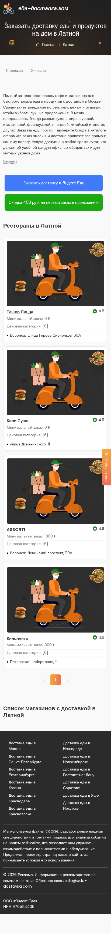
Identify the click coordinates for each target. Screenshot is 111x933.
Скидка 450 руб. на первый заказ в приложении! (54, 202)
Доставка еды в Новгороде (76, 745)
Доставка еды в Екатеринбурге (22, 772)
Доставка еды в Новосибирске (76, 759)
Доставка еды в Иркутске (76, 805)
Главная (49, 44)
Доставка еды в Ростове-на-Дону (78, 772)
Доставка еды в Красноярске (22, 811)
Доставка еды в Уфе (81, 795)
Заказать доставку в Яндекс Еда (53, 183)
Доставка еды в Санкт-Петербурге (25, 759)
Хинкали (38, 70)
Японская (14, 70)
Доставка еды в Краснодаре (22, 798)
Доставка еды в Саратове (76, 784)
